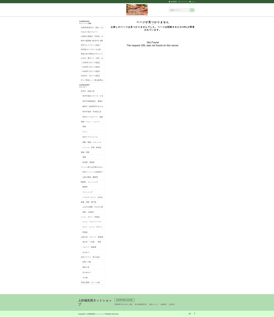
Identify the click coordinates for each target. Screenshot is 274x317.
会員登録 (174, 1)
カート (193, 1)
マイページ (184, 1)
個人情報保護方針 (141, 304)
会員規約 (164, 304)
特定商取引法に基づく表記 (124, 304)
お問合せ (172, 304)
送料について (153, 304)
